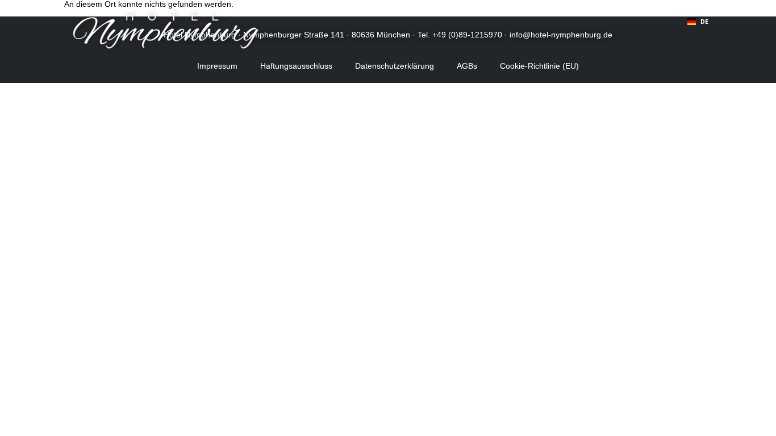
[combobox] (698, 21)
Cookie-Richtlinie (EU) (539, 65)
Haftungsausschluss (296, 65)
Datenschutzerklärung (394, 65)
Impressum (217, 65)
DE (704, 22)
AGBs (467, 65)
